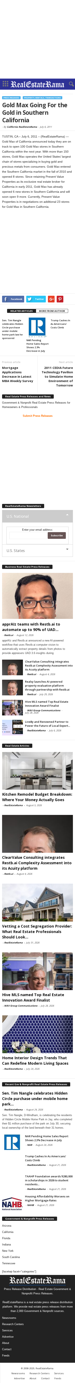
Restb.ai (8, 635)
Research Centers (13, 1324)
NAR (29, 1144)
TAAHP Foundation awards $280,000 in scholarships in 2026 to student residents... (48, 1180)
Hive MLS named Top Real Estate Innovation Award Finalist (46, 703)
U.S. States (15, 550)
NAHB (30, 1205)
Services (7, 1330)
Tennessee (8, 1263)
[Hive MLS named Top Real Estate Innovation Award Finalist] (12, 707)
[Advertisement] (37, 39)
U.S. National (17, 516)
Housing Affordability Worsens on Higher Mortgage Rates (47, 1198)
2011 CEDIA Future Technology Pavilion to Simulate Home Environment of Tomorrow (57, 376)
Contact (6, 1349)
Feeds (6, 1355)
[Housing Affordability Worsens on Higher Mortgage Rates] (12, 1202)
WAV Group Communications (43, 710)
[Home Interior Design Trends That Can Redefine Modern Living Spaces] (37, 1034)
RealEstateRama (36, 730)
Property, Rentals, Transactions (42, 97)
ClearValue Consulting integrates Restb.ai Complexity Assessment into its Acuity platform (49, 665)
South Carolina (11, 1257)
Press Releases (11, 97)
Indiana (6, 1244)
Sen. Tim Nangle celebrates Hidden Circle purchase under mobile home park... (35, 1098)
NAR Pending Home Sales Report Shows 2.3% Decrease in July (46, 1138)
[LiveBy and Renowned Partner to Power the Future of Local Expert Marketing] (12, 727)
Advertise (8, 1336)
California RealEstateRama (22, 126)
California (7, 1232)
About (5, 1343)
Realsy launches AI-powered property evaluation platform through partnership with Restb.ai (47, 685)
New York (8, 1250)
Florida (6, 1238)
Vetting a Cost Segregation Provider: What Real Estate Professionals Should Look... (37, 931)
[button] (68, 84)
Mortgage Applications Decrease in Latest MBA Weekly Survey (17, 374)
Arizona (6, 1225)
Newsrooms (9, 1317)
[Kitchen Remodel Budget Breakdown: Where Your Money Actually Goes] (37, 771)
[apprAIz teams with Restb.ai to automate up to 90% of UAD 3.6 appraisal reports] (37, 596)
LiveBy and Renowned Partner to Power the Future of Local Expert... (47, 724)
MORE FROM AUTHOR (52, 310)
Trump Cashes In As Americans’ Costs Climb (60, 324)
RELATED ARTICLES (21, 310)
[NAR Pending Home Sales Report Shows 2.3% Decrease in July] (37, 327)
